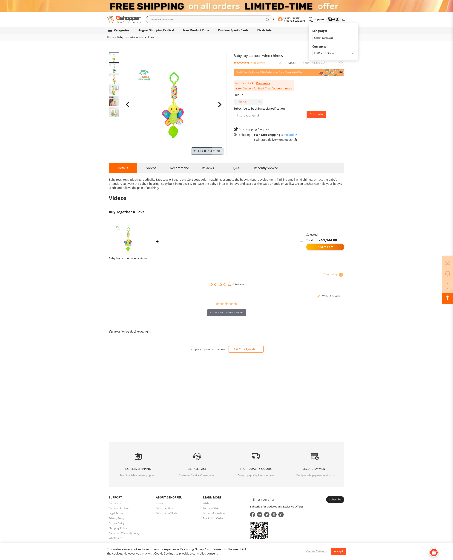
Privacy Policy (117, 518)
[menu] (226, 30)
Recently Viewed (266, 168)
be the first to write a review (226, 312)
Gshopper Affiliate (166, 513)
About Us (161, 503)
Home (110, 37)
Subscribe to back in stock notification (259, 108)
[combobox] (210, 19)
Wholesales (115, 538)
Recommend (179, 168)
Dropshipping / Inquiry (254, 129)
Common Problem (119, 508)
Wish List (208, 503)
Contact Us (115, 503)
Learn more (284, 88)
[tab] (328, 296)
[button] (333, 53)
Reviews (208, 168)
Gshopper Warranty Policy (124, 533)
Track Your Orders (214, 518)
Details (123, 168)
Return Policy (116, 523)
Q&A (236, 168)
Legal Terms (116, 513)
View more (263, 83)
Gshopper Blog (164, 508)
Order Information (214, 513)
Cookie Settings (316, 551)
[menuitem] (120, 30)
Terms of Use (211, 508)
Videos (151, 168)
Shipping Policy (118, 528)
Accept (338, 551)
